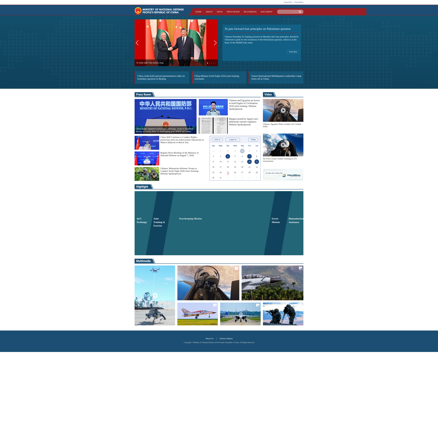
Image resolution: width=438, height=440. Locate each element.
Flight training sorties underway (239, 308)
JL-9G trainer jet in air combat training (195, 309)
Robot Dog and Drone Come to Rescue (154, 281)
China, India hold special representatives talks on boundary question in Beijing (161, 77)
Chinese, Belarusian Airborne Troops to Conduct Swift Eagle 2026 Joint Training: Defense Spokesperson (179, 171)
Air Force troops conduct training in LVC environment (280, 160)
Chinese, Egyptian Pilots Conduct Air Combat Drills (282, 125)
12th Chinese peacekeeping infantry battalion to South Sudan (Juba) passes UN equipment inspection (194, 236)
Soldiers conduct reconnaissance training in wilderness (281, 309)
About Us (209, 338)
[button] (207, 63)
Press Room (233, 12)
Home (199, 12)
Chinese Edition (226, 338)
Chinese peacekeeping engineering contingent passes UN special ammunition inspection (239, 209)
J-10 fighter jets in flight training (265, 279)
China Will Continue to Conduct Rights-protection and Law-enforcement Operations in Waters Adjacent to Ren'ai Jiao (182, 140)
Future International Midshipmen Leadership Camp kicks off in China (276, 77)
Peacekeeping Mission (193, 196)
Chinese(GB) (288, 2)
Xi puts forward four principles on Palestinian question (258, 28)
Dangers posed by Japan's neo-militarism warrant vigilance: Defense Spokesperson (244, 121)
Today (253, 140)
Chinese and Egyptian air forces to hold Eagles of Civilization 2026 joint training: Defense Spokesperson (244, 104)
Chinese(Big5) (298, 2)
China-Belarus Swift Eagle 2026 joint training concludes (216, 77)
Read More (293, 52)
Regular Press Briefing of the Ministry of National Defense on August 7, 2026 (179, 154)
